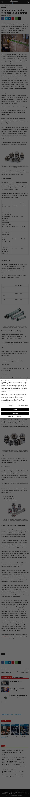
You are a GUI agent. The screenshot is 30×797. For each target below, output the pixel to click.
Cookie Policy (10, 416)
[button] (26, 380)
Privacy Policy (18, 416)
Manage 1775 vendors (11, 406)
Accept (15, 409)
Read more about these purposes (23, 406)
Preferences (15, 413)
